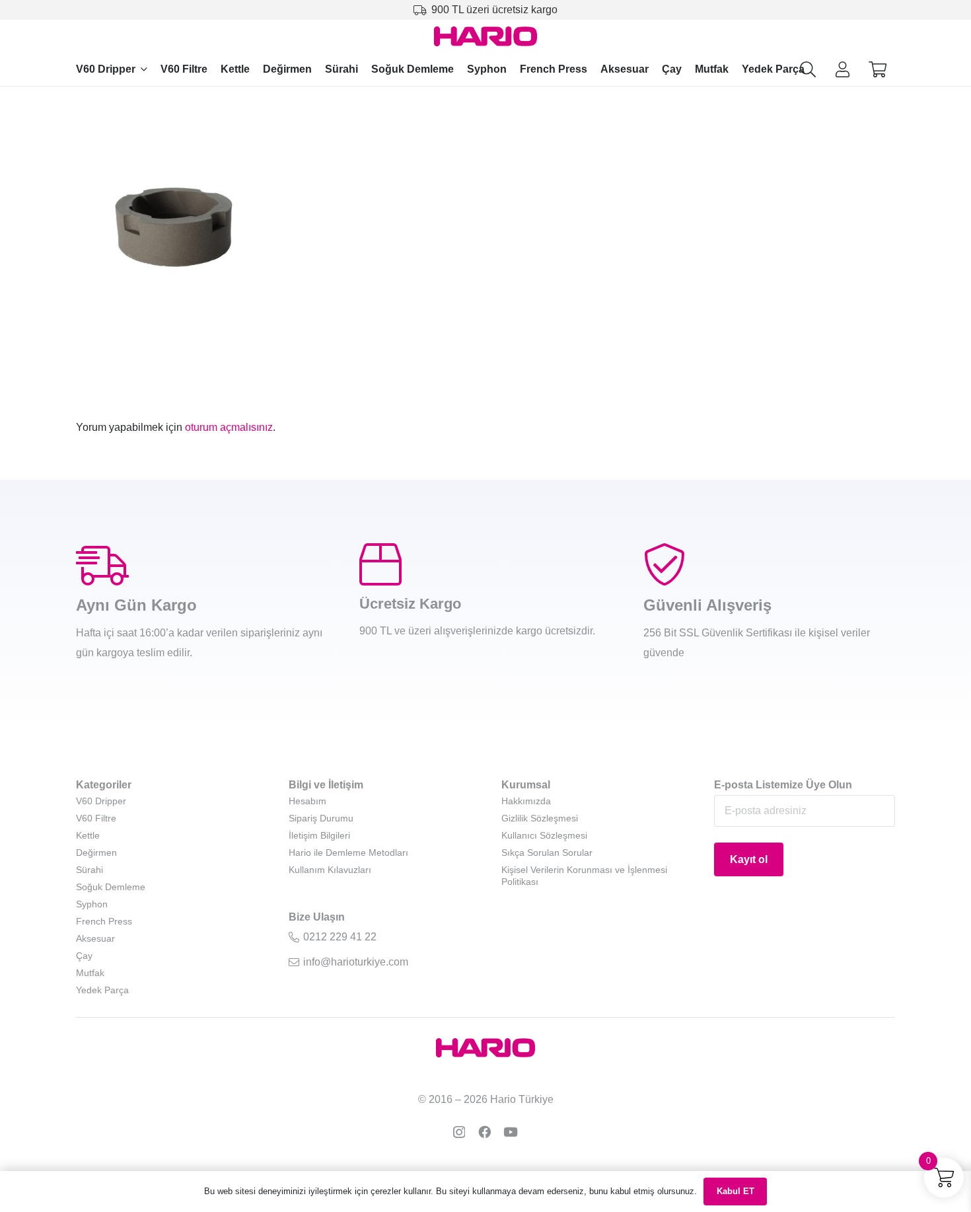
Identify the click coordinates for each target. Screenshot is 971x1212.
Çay (84, 955)
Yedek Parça (102, 990)
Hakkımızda (526, 801)
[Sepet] (877, 69)
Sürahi (89, 869)
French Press (104, 921)
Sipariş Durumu (321, 818)
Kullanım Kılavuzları (330, 869)
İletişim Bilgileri (319, 835)
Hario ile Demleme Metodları (348, 852)
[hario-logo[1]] (486, 36)
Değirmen (96, 852)
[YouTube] (510, 1131)
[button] (144, 69)
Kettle (88, 835)
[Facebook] (484, 1131)
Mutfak (90, 972)
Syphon (92, 904)
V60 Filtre (96, 818)
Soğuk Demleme (110, 887)
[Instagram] (459, 1132)
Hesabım (307, 801)
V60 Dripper (101, 801)
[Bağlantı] (842, 69)
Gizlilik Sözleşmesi (539, 818)
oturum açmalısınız (229, 427)
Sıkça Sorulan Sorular (547, 852)
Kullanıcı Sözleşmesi (544, 835)
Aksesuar (95, 938)
